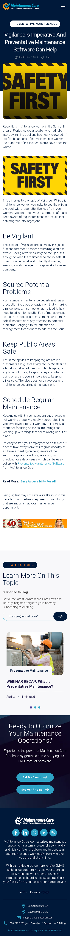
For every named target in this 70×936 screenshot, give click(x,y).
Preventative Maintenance (35, 23)
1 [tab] (31, 707)
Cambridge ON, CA (37, 905)
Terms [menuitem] (22, 892)
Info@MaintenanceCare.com (38, 917)
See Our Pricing (32, 789)
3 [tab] (39, 707)
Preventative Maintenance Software (41, 463)
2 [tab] (35, 707)
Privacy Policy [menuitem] (39, 892)
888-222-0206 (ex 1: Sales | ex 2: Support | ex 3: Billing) (38, 923)
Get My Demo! (32, 777)
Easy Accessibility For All (38, 481)
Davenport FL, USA (38, 911)
